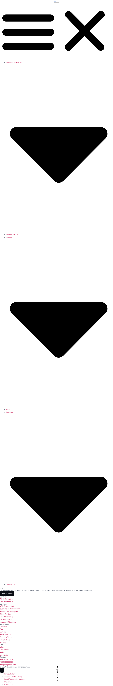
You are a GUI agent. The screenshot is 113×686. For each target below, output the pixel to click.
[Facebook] (57, 670)
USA (2, 647)
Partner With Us (6, 637)
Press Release (5, 640)
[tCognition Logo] (56, 1)
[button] (56, 31)
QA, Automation (6, 619)
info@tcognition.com (8, 665)
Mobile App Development (9, 611)
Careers (3, 632)
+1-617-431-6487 (6, 659)
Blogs (8, 409)
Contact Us (10, 584)
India (2, 652)
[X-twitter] (57, 678)
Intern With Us (5, 634)
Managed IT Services (8, 622)
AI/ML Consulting (6, 599)
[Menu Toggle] (2, 670)
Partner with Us (12, 235)
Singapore (4, 655)
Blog (1, 629)
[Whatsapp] (57, 680)
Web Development (7, 606)
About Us (3, 626)
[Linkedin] (57, 667)
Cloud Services (5, 614)
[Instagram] (57, 675)
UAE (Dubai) (4, 650)
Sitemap (3, 642)
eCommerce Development (10, 609)
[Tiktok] (57, 672)
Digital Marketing (6, 617)
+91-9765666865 (6, 662)
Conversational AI (6, 602)
